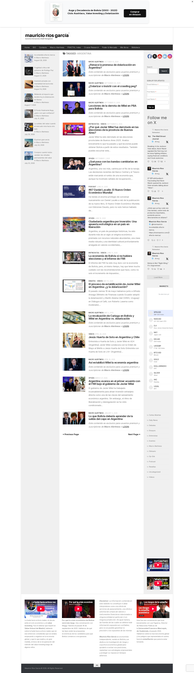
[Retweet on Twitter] (153, 129)
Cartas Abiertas (155, 415)
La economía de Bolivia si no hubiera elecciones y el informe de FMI (110, 257)
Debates (92, 281)
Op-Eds (91, 158)
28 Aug (157, 142)
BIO (34, 47)
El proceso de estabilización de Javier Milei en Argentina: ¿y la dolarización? (114, 285)
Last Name (151, 99)
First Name (151, 92)
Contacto (43, 47)
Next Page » (134, 434)
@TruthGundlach (156, 178)
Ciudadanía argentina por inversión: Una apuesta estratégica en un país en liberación (113, 224)
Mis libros (124, 47)
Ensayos (152, 430)
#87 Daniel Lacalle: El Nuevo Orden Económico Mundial (110, 191)
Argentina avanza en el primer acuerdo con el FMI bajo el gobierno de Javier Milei (114, 382)
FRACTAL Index (74, 47)
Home (27, 47)
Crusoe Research (91, 47)
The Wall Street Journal (159, 137)
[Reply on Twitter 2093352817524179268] (149, 240)
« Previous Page (71, 434)
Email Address (152, 84)
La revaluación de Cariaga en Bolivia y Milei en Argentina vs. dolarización (111, 317)
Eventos (152, 441)
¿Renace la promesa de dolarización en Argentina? (112, 66)
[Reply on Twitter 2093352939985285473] (149, 191)
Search (149, 67)
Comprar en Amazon (135, 13)
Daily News (153, 420)
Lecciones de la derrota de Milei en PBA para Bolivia (112, 107)
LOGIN (126, 75)
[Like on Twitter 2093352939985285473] (159, 191)
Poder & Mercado (109, 47)
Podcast (92, 187)
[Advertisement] (158, 519)
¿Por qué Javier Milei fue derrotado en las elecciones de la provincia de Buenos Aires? (114, 129)
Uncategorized (154, 472)
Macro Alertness (57, 47)
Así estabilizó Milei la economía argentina (113, 362)
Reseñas (152, 467)
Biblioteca (136, 47)
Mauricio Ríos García (158, 169)
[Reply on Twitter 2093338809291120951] (149, 161)
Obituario (152, 451)
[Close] (192, 1)
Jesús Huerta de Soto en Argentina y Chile (114, 337)
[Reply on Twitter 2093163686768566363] (149, 269)
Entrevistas (94, 124)
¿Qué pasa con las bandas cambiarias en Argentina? (113, 163)
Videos (103, 124)
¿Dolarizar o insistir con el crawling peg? (113, 86)
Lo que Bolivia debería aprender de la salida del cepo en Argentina (111, 417)
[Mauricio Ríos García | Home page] (50, 36)
